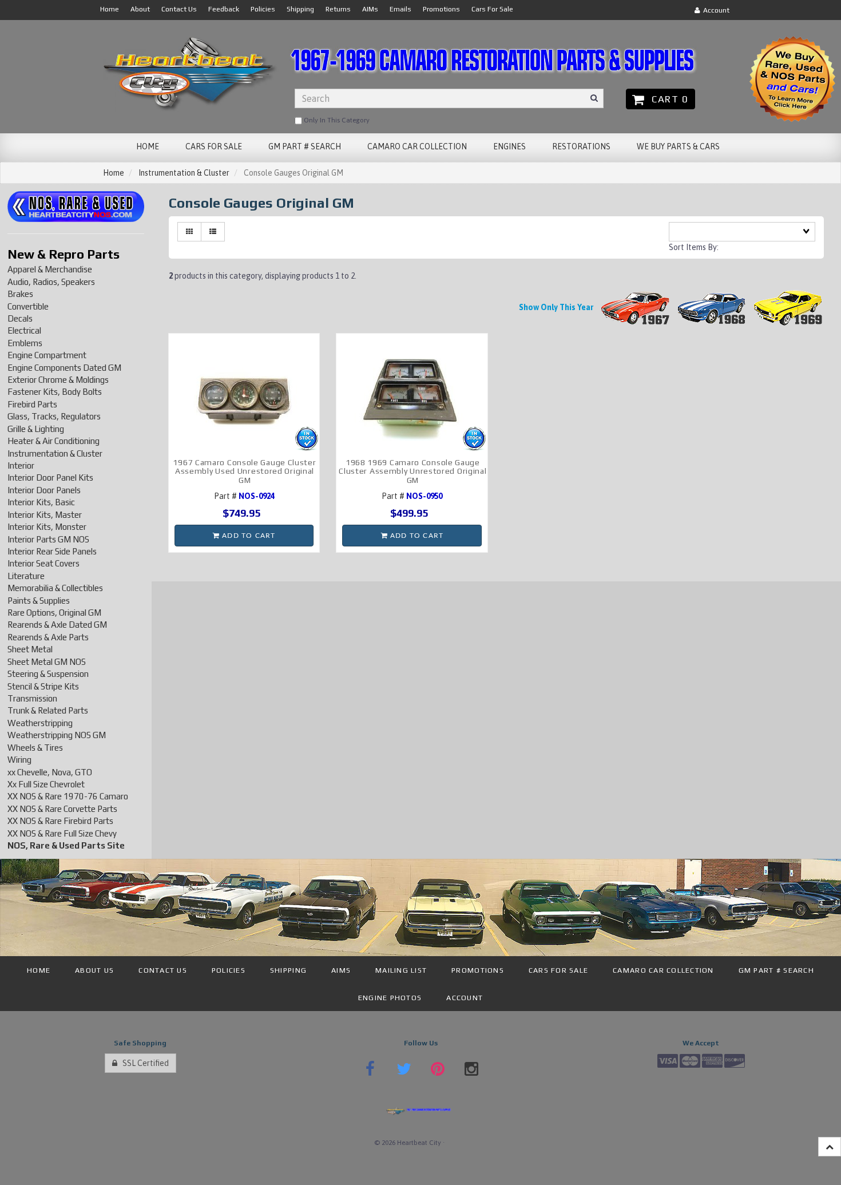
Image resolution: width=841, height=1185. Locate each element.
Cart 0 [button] (667, 99)
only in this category (336, 120)
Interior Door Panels (44, 490)
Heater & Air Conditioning (53, 441)
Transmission (32, 698)
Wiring (19, 759)
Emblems (24, 343)
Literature (26, 576)
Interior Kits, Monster (46, 527)
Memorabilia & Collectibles (55, 588)
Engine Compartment (46, 355)
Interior (20, 465)
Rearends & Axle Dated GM (57, 624)
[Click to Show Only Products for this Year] (635, 307)
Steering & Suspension (48, 674)
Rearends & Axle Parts (48, 637)
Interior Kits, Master (44, 515)
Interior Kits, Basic (41, 502)
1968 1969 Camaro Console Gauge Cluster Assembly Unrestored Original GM (412, 471)
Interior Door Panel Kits (50, 477)
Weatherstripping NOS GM (56, 735)
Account (714, 10)
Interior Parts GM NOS (48, 539)
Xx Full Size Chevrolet (46, 784)
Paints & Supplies (38, 600)
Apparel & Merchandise (49, 269)
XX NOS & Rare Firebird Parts (60, 821)
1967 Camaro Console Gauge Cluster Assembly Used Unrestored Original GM (244, 471)
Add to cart (247, 535)
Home (113, 172)
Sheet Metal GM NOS (46, 662)
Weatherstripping (40, 723)
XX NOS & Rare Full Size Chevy (62, 833)
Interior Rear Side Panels (52, 551)
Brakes (20, 294)
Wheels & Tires (35, 747)
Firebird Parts (32, 404)
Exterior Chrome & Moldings (58, 380)
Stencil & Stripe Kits (43, 686)
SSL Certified (143, 1063)
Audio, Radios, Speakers (51, 282)
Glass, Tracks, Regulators (54, 416)
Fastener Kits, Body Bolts (54, 392)
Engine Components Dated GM (64, 367)
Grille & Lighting (35, 429)
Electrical (24, 330)
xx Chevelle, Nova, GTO (49, 772)
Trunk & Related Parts (47, 710)
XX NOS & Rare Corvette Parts (62, 809)
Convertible (28, 306)
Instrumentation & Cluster (183, 172)
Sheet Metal (30, 649)
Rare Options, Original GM (54, 612)
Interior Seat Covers (43, 563)
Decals (20, 318)
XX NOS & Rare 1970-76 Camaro (67, 796)
